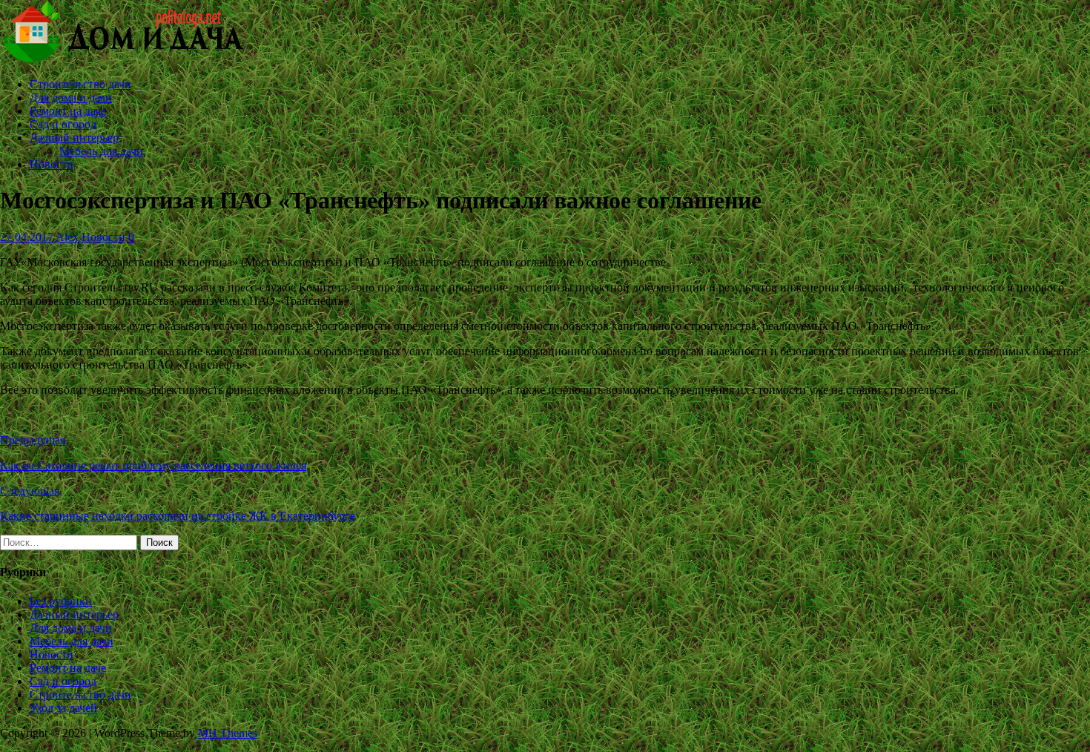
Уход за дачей (63, 708)
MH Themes (227, 733)
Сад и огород (63, 124)
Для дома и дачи (71, 97)
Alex (67, 237)
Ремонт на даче (68, 111)
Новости (51, 164)
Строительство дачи (80, 84)
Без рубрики (61, 601)
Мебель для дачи (101, 151)
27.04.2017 (26, 237)
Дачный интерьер (74, 137)
